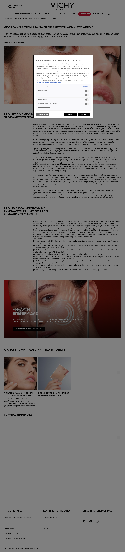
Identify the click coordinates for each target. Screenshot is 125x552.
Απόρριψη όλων (70, 114)
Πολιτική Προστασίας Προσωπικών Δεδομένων (49, 82)
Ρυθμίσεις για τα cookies (44, 107)
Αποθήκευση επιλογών (42, 114)
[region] (63, 86)
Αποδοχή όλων (83, 114)
